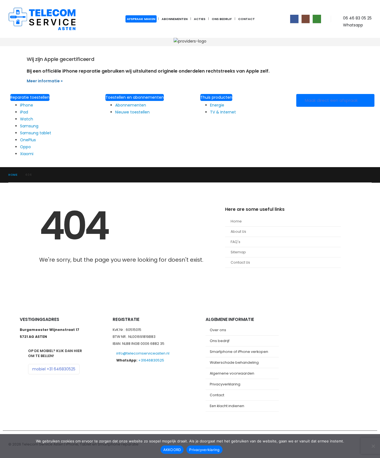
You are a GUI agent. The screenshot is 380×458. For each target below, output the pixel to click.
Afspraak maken (141, 19)
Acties (199, 19)
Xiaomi (26, 154)
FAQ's (235, 241)
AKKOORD (172, 449)
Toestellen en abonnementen (134, 97)
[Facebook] (294, 19)
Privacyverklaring (225, 384)
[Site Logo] (43, 19)
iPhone (26, 105)
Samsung (29, 126)
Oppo (25, 147)
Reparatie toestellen (30, 97)
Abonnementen (174, 19)
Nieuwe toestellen (132, 112)
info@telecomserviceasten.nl (142, 353)
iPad (24, 112)
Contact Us (240, 262)
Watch (26, 119)
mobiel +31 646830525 (53, 369)
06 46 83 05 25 (357, 18)
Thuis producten (216, 97)
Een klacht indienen (227, 405)
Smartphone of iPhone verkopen (239, 351)
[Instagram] (306, 19)
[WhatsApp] (317, 19)
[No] (373, 446)
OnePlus (28, 140)
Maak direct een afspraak (332, 100)
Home (236, 221)
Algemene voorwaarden (232, 373)
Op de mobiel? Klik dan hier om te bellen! (55, 353)
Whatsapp (353, 25)
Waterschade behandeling (234, 362)
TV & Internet (223, 112)
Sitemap (238, 252)
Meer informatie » (45, 81)
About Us (238, 231)
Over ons (218, 330)
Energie (217, 105)
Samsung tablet (35, 133)
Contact (246, 19)
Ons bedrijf (222, 19)
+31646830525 (151, 360)
